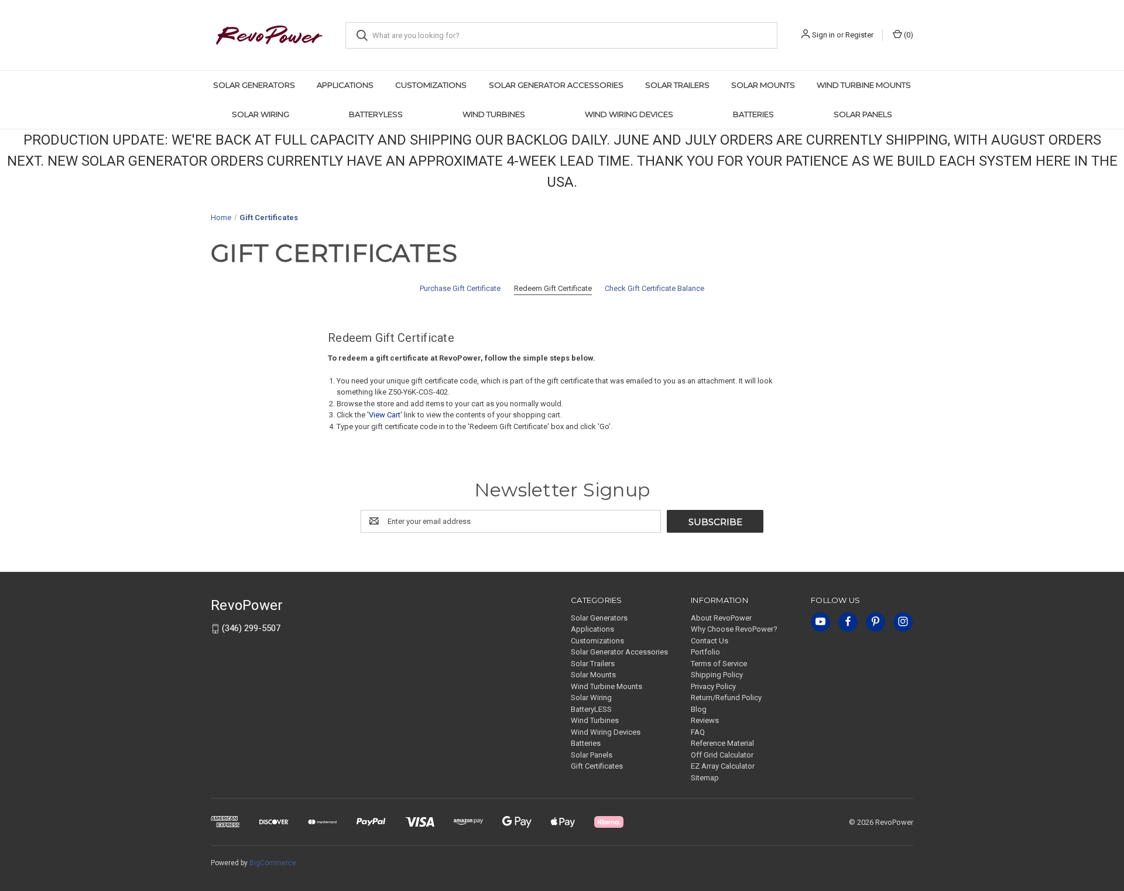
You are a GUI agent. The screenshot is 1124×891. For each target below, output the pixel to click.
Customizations (431, 85)
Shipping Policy (717, 674)
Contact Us (709, 640)
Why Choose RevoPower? (734, 629)
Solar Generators (254, 85)
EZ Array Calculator (723, 766)
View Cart (384, 414)
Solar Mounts (763, 85)
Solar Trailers (677, 85)
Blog (699, 709)
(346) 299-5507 (251, 628)
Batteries (753, 114)
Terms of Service (719, 663)
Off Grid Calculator (722, 755)
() (907, 34)
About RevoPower (721, 618)
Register (859, 34)
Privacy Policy (713, 686)
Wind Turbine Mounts (864, 85)
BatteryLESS (376, 114)
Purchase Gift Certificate (460, 288)
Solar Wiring (260, 114)
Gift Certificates (597, 766)
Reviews (705, 720)
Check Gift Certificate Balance (654, 288)
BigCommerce (272, 863)
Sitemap (705, 777)
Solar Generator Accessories (556, 85)
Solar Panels (863, 114)
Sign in (823, 34)
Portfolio (705, 651)
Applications (345, 85)
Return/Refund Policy (726, 697)
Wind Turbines (493, 114)
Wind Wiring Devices (629, 114)
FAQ (698, 732)
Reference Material (722, 743)
